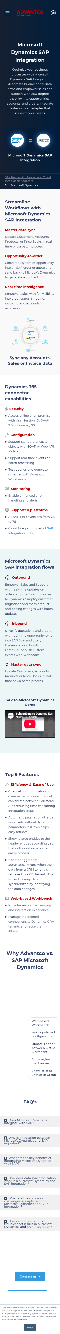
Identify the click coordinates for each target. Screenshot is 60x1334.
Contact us (29, 1276)
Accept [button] (30, 1327)
